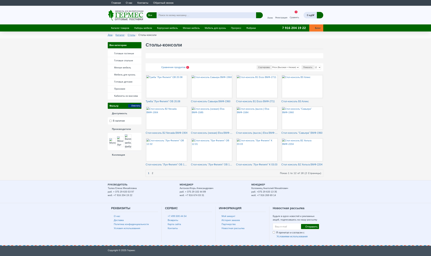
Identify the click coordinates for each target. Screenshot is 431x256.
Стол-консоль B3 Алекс (295, 101)
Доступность (119, 113)
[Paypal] (321, 251)
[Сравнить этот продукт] (169, 98)
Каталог (120, 35)
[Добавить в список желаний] (165, 98)
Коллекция (118, 154)
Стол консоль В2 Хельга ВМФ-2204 (301, 164)
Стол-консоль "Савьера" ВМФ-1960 (301, 132)
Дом (110, 35)
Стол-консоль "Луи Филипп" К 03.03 (256, 164)
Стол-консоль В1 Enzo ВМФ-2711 (255, 101)
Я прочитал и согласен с (292, 234)
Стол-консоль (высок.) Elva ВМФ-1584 (257, 132)
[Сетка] (148, 67)
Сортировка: (264, 67)
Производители (121, 129)
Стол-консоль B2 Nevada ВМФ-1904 (166, 132)
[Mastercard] (315, 251)
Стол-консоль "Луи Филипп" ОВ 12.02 (167, 164)
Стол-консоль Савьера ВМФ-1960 (210, 101)
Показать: (308, 67)
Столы (131, 35)
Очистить (135, 106)
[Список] (152, 67)
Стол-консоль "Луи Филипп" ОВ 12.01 (212, 164)
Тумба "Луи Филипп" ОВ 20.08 (163, 101)
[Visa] (308, 251)
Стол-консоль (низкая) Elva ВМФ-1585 (212, 132)
